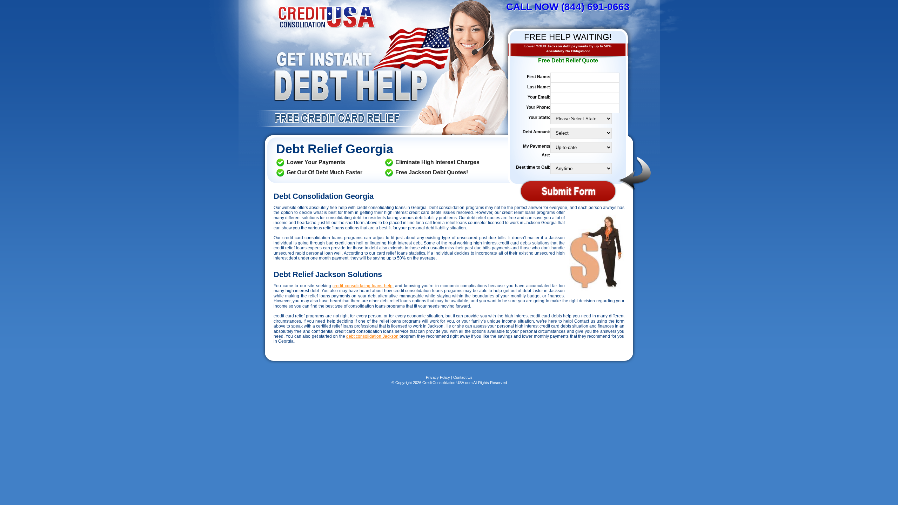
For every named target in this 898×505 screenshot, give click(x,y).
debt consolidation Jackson (372, 336)
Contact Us (463, 377)
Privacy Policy (438, 377)
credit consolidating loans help (363, 285)
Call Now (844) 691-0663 (568, 6)
